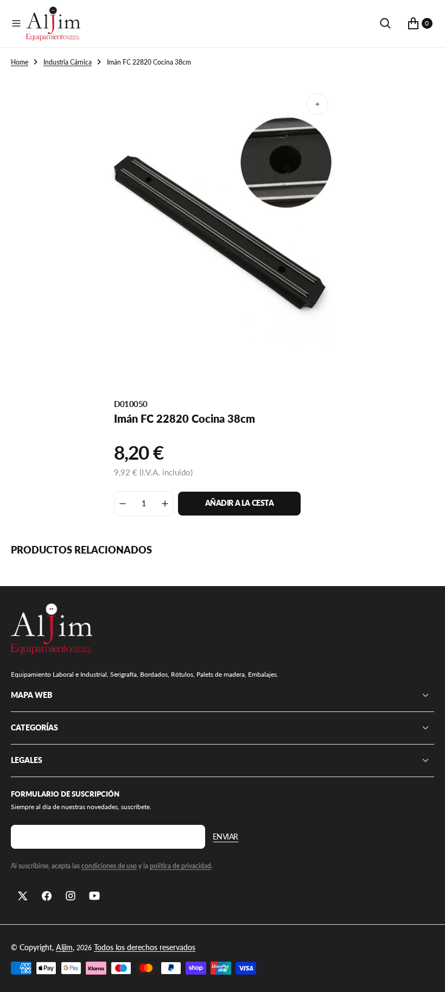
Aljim (64, 947)
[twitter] (23, 896)
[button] (16, 23)
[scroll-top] (426, 973)
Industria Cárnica (67, 62)
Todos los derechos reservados (144, 947)
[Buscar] (385, 23)
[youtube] (94, 896)
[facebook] (47, 896)
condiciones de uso (109, 866)
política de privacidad (180, 866)
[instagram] (70, 896)
